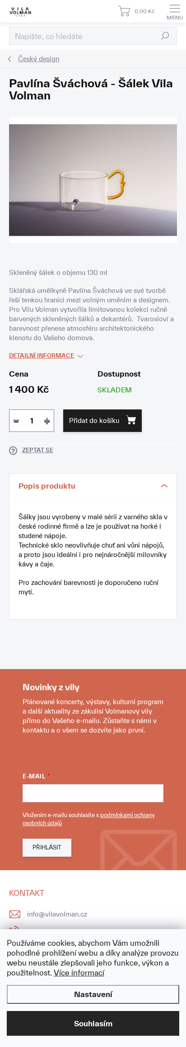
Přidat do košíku (94, 420)
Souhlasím (93, 1023)
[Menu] (174, 11)
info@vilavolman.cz (57, 914)
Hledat (165, 35)
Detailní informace (41, 355)
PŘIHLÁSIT (47, 847)
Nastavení (93, 994)
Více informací (79, 972)
